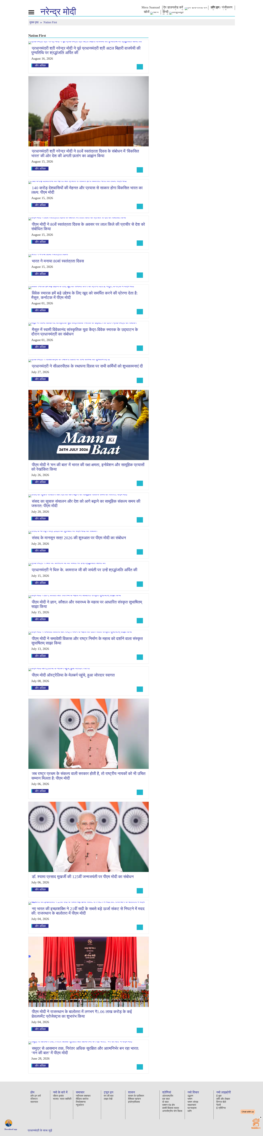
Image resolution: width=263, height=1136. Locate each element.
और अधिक (40, 65)
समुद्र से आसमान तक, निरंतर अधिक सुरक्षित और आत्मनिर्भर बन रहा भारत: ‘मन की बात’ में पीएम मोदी (85, 1050)
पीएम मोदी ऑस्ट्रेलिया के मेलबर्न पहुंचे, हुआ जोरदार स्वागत (73, 675)
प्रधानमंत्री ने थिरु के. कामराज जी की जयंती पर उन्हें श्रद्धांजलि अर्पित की (84, 570)
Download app (10, 1129)
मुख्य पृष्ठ (34, 22)
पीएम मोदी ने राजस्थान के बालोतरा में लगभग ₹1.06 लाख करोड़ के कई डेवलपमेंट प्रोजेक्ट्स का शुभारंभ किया (81, 1013)
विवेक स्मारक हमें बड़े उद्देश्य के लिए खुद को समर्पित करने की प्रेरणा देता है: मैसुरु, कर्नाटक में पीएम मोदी (84, 295)
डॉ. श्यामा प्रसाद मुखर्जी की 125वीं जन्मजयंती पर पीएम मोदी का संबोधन (83, 876)
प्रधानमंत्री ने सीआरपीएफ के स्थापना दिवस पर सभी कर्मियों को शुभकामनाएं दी (87, 366)
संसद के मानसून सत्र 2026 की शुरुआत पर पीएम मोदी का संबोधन (79, 538)
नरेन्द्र (58, 12)
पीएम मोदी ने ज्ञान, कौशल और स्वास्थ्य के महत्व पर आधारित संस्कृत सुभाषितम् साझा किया (86, 604)
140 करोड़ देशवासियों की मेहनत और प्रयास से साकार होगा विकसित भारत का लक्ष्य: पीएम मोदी (87, 190)
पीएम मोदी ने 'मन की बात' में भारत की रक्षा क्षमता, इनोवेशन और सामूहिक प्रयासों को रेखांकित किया (87, 467)
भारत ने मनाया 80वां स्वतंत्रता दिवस (58, 261)
